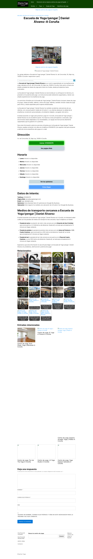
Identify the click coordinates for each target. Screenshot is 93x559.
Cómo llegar (46, 187)
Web (18, 505)
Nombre (20, 489)
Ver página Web (46, 148)
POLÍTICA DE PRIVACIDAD (21, 537)
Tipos (40, 6)
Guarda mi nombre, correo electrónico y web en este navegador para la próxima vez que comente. (45, 515)
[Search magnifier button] (74, 80)
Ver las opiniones (46, 182)
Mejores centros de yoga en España (47, 10)
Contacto (20, 544)
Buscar (62, 536)
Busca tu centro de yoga (36, 533)
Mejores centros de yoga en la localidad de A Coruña (33, 15)
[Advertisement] (46, 35)
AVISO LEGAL (21, 541)
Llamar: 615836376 (46, 143)
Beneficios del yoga (62, 6)
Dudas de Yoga (50, 6)
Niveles (33, 6)
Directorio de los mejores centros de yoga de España (51, 2)
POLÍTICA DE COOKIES (21, 533)
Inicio (32, 2)
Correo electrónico (24, 497)
